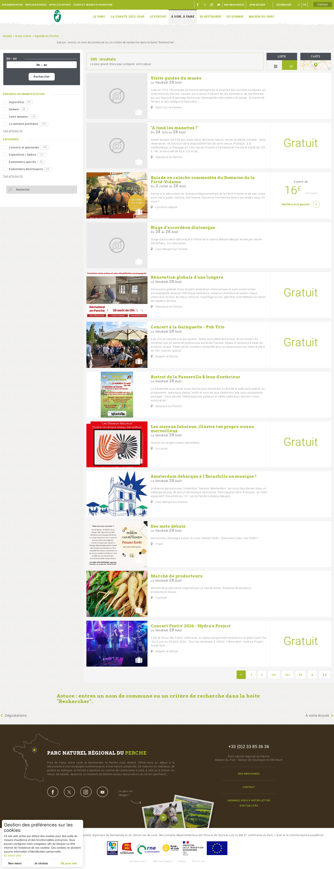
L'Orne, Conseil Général (148, 848)
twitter (69, 792)
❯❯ (324, 674)
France (193, 848)
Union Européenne (216, 848)
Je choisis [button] (41, 863)
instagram (85, 792)
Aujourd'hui (19, 102)
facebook (52, 792)
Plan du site (198, 861)
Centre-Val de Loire (112, 848)
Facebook (197, 5)
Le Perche (158, 16)
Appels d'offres (60, 4)
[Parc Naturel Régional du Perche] (57, 16)
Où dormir (235, 16)
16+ (273, 674)
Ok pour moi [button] (69, 863)
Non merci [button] (15, 863)
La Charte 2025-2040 (128, 16)
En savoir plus (12, 855)
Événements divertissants (29, 169)
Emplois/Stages (35, 4)
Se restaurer (210, 16)
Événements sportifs (26, 162)
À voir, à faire (182, 16)
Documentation (12, 4)
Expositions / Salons (26, 154)
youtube (102, 792)
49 (300, 674)
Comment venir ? (138, 861)
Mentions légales (162, 861)
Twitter (204, 5)
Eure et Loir (171, 848)
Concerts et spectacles (28, 147)
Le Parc (99, 16)
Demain (17, 109)
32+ (287, 674)
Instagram (211, 5)
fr (304, 4)
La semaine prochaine (27, 123)
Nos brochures (234, 4)
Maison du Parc (262, 16)
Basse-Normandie (127, 848)
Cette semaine (22, 116)
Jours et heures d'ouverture (93, 4)
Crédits (182, 861)
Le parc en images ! (125, 793)
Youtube (218, 5)
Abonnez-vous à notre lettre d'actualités (248, 803)
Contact (322, 4)
